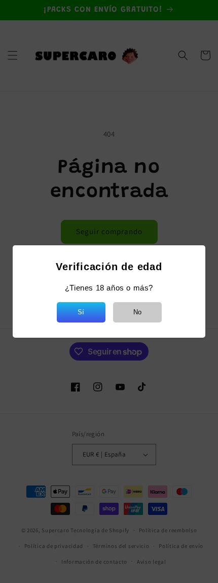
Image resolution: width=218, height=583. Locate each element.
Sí (81, 312)
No (137, 312)
